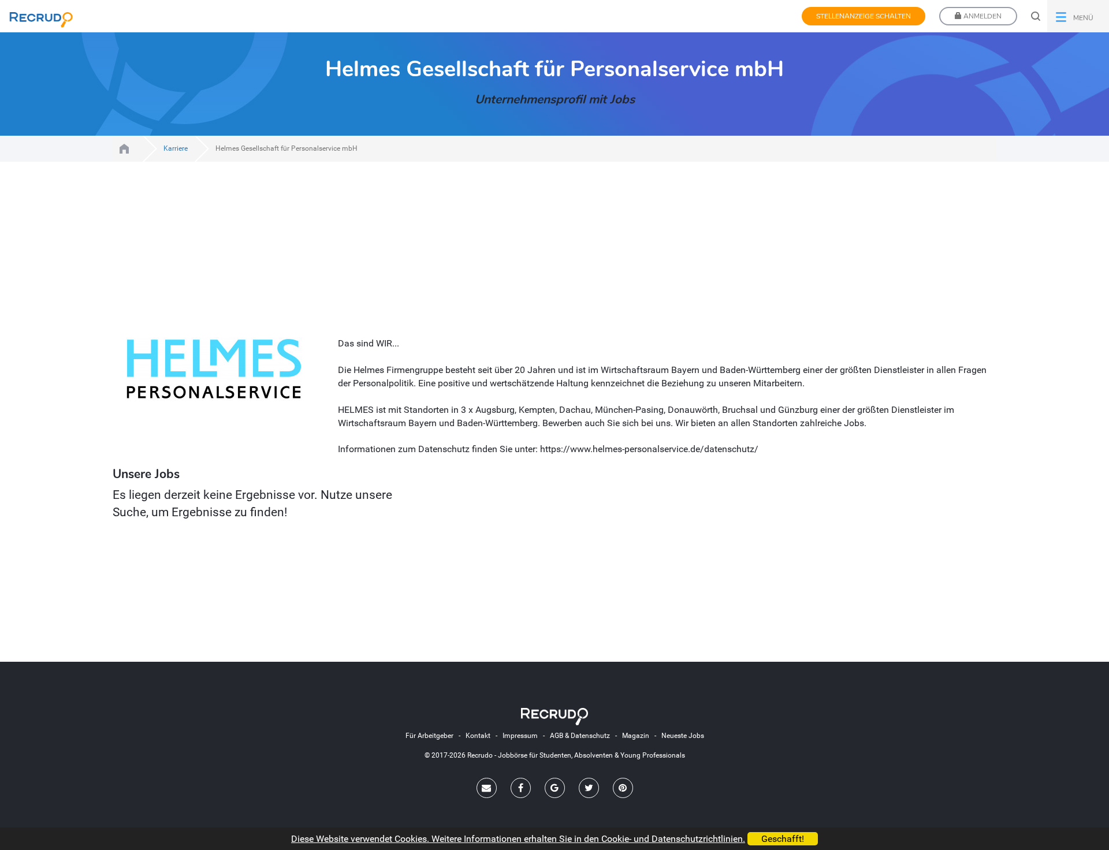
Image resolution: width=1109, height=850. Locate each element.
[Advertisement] (450, 256)
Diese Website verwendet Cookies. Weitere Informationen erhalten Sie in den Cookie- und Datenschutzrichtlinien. (518, 838)
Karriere (175, 148)
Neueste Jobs (682, 736)
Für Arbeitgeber (429, 736)
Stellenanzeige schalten (863, 16)
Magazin (635, 736)
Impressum (520, 736)
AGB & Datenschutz (580, 736)
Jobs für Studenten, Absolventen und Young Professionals (124, 149)
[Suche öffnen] (1035, 16)
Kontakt (478, 736)
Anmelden (982, 16)
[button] (1078, 16)
